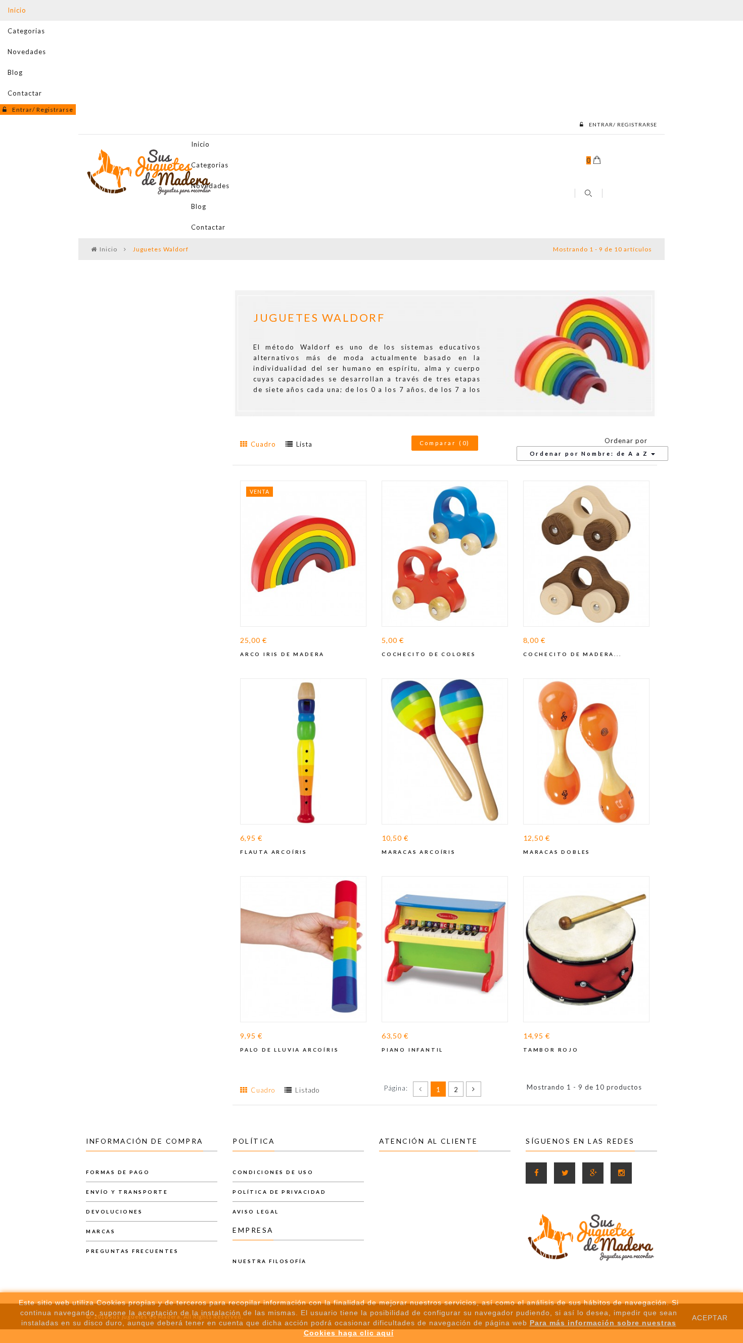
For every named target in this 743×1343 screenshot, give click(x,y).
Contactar (25, 93)
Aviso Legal (256, 1211)
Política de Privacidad (279, 1192)
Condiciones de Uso (273, 1172)
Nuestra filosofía (270, 1261)
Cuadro (264, 444)
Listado (307, 1090)
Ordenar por (626, 441)
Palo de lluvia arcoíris (289, 1050)
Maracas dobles (556, 852)
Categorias (26, 31)
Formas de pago (118, 1172)
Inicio (17, 10)
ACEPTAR (710, 1318)
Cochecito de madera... (572, 654)
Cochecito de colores (429, 654)
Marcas (100, 1231)
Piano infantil (412, 1050)
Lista (304, 444)
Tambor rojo (551, 1050)
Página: (396, 1088)
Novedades (27, 52)
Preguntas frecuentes (132, 1251)
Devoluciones (114, 1211)
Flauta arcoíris (273, 852)
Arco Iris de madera (282, 654)
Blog (15, 72)
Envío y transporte (127, 1192)
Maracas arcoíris (419, 852)
